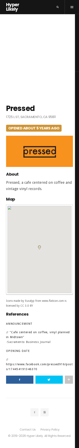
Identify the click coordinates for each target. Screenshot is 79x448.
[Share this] (19, 380)
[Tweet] (49, 380)
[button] (39, 247)
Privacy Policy (50, 430)
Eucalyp (29, 300)
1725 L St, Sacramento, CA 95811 (31, 117)
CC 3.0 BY (26, 305)
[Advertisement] (39, 55)
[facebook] (34, 412)
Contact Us (28, 430)
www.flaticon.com (53, 300)
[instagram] (45, 412)
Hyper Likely (12, 7)
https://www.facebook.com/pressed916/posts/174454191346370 (39, 367)
